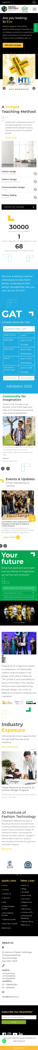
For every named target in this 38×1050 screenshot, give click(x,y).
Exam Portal (26, 895)
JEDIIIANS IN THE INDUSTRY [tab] (19, 588)
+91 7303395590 (8, 976)
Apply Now (19, 1048)
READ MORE (9, 537)
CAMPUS (6, 2)
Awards (24, 906)
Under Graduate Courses (8, 907)
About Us (25, 885)
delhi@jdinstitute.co (10, 997)
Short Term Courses (9, 924)
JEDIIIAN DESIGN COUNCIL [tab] (18, 597)
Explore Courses (13, 45)
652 (16, 985)
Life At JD (6, 898)
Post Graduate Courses (8, 914)
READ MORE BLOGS (10, 747)
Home (5, 885)
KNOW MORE (26, 378)
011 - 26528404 (8, 988)
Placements (26, 909)
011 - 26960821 (8, 985)
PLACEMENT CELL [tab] (13, 593)
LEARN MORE (10, 138)
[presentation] (3, 468)
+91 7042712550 (8, 973)
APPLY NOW (11, 378)
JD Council (25, 899)
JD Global (25, 892)
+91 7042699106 (8, 979)
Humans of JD (27, 912)
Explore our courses (14, 207)
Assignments (26, 902)
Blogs (23, 889)
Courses (5, 890)
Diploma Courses (8, 919)
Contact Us (6, 894)
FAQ (4, 902)
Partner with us (27, 922)
